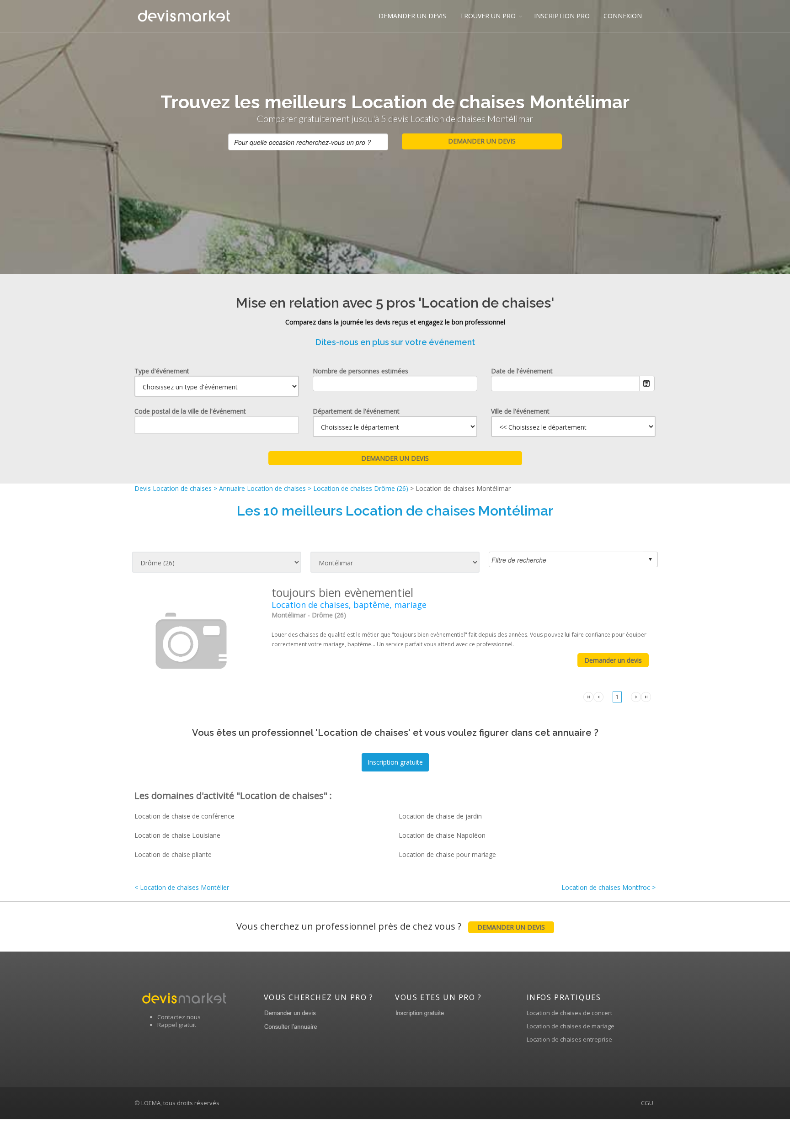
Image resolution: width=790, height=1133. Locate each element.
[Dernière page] (646, 696)
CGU (647, 1103)
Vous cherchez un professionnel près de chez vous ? (390, 926)
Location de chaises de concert (569, 1013)
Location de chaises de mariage (570, 1026)
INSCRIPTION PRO (562, 15)
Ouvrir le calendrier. (647, 383)
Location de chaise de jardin (440, 816)
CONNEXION (622, 15)
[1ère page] (588, 696)
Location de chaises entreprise (569, 1039)
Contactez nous (179, 1017)
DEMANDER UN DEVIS (412, 15)
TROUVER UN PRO (488, 15)
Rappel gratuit (176, 1025)
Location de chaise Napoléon (442, 835)
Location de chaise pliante (173, 854)
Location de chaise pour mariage (447, 854)
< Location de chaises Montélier (181, 887)
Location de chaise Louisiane (177, 835)
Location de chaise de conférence (184, 816)
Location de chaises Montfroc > (608, 887)
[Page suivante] (636, 696)
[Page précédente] (598, 696)
